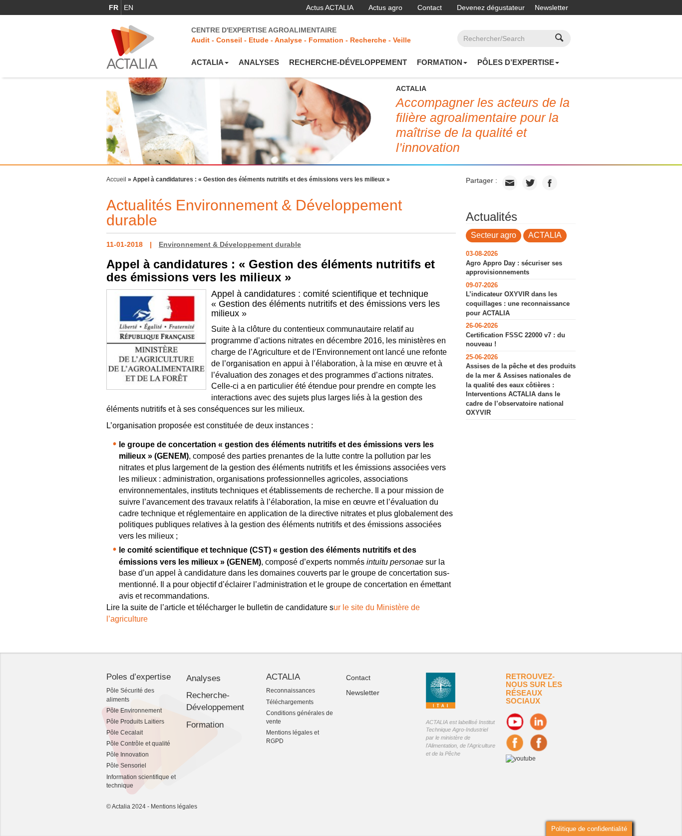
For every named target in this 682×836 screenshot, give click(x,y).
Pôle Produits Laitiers (135, 721)
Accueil (116, 179)
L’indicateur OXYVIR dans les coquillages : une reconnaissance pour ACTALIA (518, 303)
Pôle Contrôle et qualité (138, 743)
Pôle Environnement (134, 710)
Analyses (259, 62)
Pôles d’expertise (515, 62)
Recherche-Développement (348, 62)
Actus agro (385, 7)
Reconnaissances (290, 690)
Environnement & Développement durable (230, 244)
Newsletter (551, 7)
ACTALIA (207, 62)
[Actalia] (132, 46)
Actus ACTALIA (329, 7)
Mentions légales (174, 806)
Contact (429, 7)
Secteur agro (493, 235)
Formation (439, 62)
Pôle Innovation (127, 754)
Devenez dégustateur (491, 7)
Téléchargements (290, 702)
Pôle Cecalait (124, 732)
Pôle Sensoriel (126, 765)
